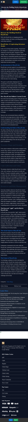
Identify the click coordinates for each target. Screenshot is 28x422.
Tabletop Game (5, 370)
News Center (5, 382)
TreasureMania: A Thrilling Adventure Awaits (10, 324)
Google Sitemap (5, 349)
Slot (3, 390)
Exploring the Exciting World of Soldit (9, 301)
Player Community (6, 379)
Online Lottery (5, 373)
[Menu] (1, 2)
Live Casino (5, 393)
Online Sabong (5, 376)
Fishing (4, 396)
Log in (11, 420)
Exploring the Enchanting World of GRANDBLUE (12, 321)
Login (3, 360)
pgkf (3, 357)
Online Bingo (10, 281)
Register (4, 363)
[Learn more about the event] (14, 14)
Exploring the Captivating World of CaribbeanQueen (12, 315)
